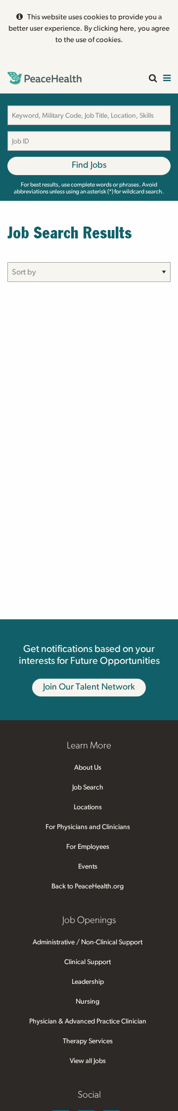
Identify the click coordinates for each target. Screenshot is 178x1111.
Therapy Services (88, 1041)
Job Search (87, 787)
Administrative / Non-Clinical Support (87, 942)
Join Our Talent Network (89, 687)
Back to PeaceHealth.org (87, 886)
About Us (87, 767)
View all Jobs (88, 1061)
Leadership (88, 981)
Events (87, 866)
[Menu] (167, 79)
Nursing (87, 1001)
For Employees (87, 846)
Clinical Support (87, 962)
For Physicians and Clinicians (87, 827)
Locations (88, 807)
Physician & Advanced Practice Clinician (87, 1021)
